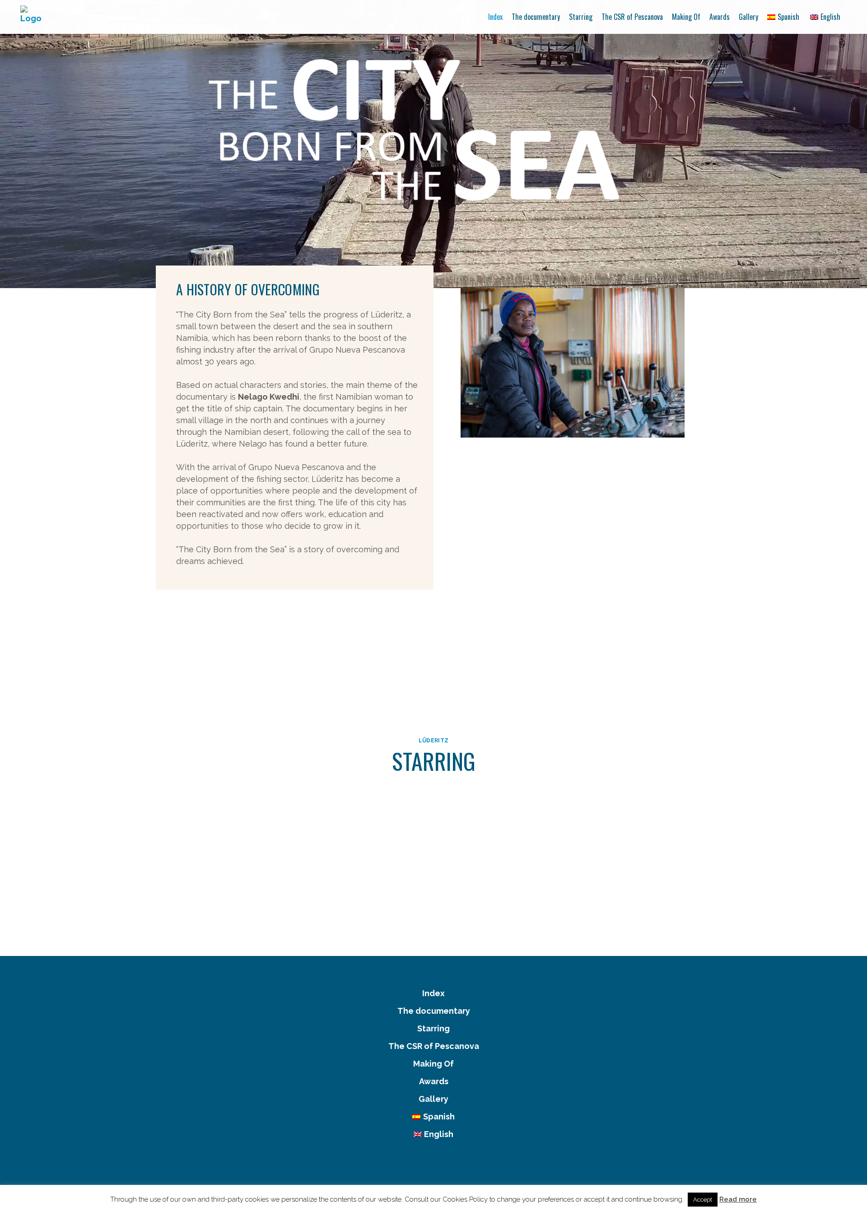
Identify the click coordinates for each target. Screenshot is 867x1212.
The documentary (433, 1011)
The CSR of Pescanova (433, 1046)
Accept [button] (702, 1199)
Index (433, 993)
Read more (738, 1199)
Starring (433, 1028)
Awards (433, 1081)
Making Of (433, 1063)
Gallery (433, 1099)
